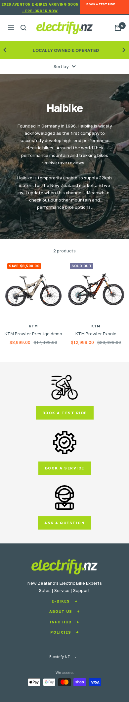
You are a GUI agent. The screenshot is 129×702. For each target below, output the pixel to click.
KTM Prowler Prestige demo (33, 333)
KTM (33, 326)
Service (61, 590)
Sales (45, 590)
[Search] (23, 28)
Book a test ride (64, 413)
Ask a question (64, 523)
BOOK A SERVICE (64, 468)
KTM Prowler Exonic (95, 333)
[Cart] (117, 28)
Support (81, 590)
